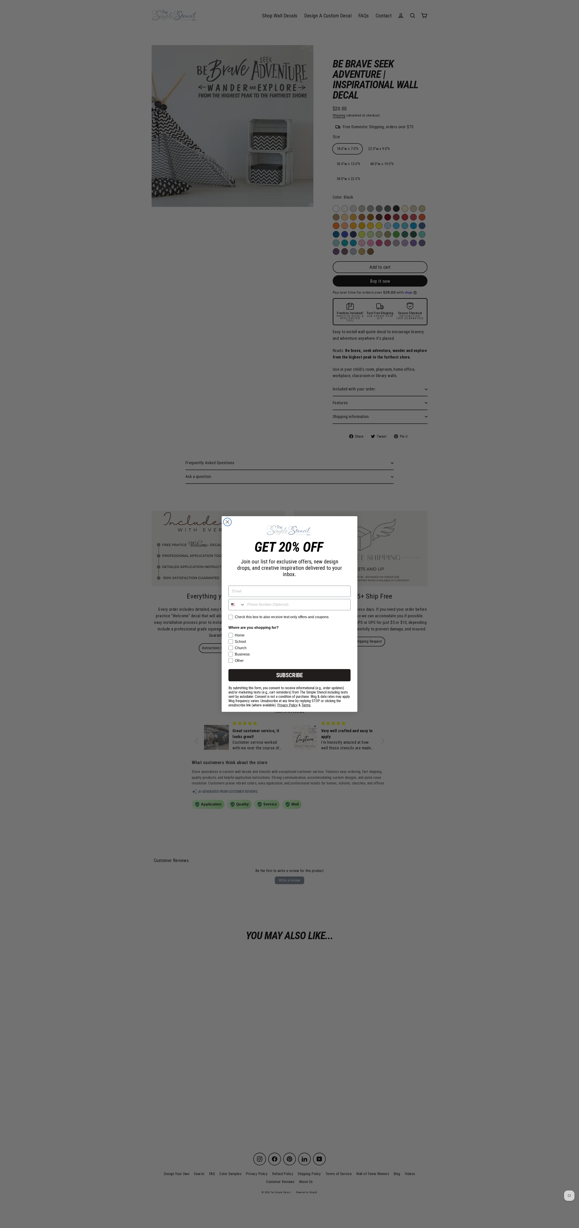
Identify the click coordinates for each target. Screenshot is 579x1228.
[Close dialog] (227, 522)
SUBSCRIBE (289, 675)
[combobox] (237, 604)
